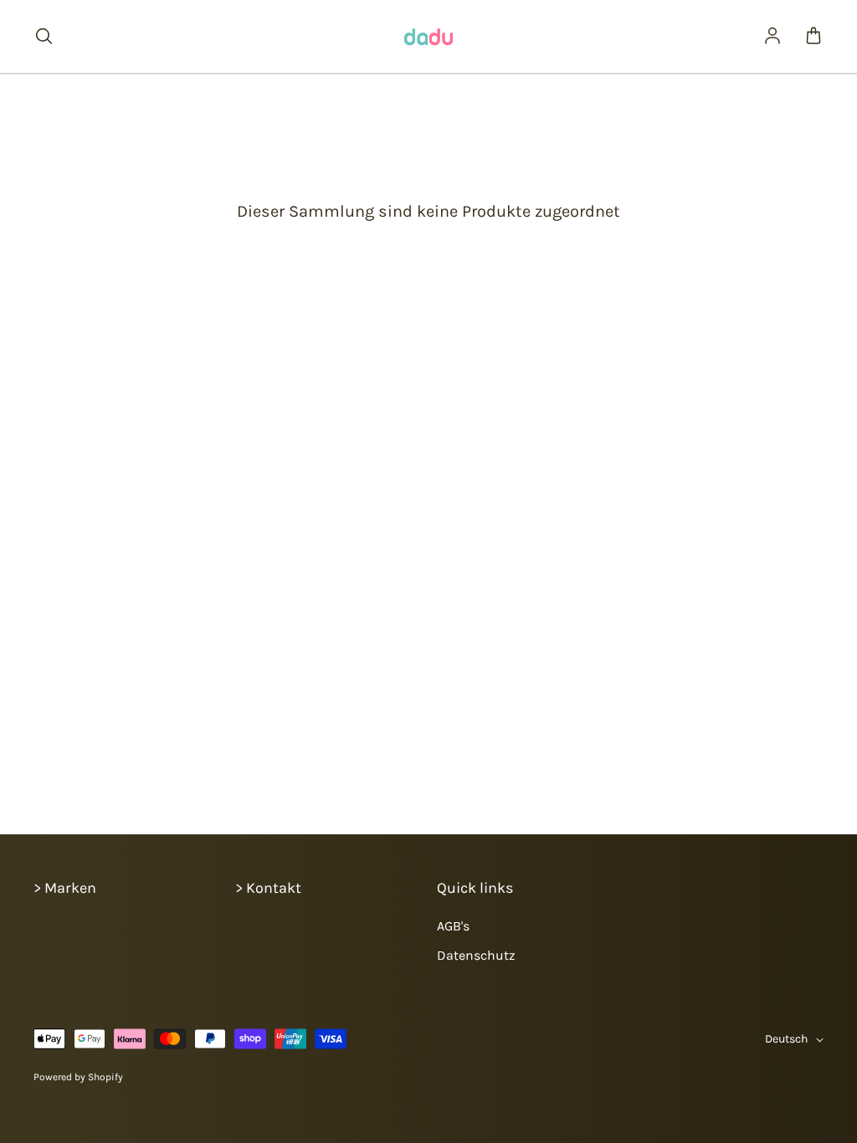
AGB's (453, 926)
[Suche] (43, 37)
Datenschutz (476, 955)
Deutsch (786, 1039)
